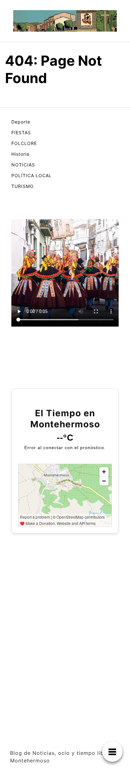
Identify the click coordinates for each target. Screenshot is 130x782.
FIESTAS (21, 132)
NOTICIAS (23, 164)
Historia (20, 154)
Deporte (20, 121)
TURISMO (22, 186)
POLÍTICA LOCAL (31, 175)
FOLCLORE (24, 143)
